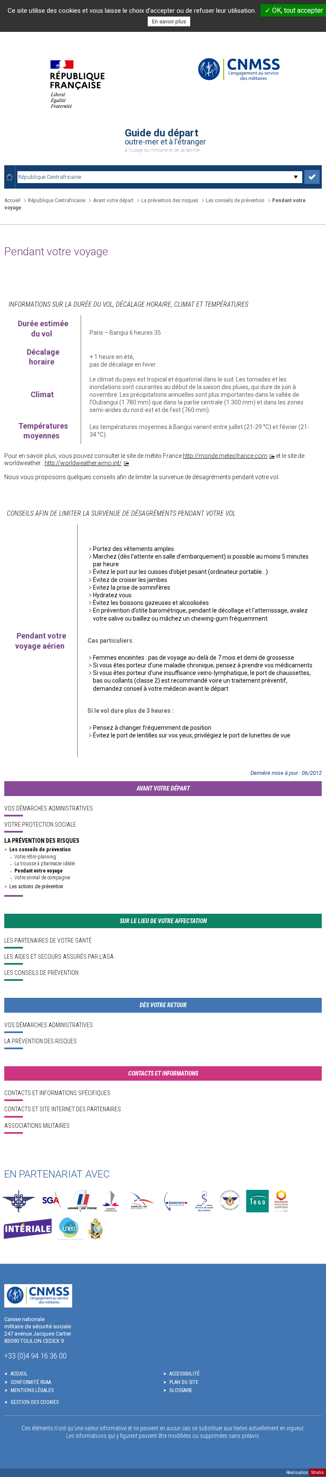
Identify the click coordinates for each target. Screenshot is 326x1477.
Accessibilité (184, 1374)
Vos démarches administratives (48, 808)
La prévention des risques (41, 840)
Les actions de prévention (36, 887)
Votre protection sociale (40, 824)
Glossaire (180, 1390)
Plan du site (183, 1382)
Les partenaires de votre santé (48, 940)
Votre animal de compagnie (42, 878)
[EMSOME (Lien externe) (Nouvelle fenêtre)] (95, 1228)
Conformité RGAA (31, 1382)
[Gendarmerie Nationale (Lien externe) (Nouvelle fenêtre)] (176, 1201)
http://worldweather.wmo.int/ (83, 463)
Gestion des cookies (35, 1402)
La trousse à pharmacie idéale (44, 864)
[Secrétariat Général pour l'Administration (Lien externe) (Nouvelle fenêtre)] (51, 1201)
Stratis (317, 1472)
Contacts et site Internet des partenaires (62, 1109)
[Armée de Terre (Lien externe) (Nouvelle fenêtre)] (82, 1201)
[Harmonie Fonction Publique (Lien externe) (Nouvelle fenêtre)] (281, 1201)
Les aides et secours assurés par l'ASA (59, 956)
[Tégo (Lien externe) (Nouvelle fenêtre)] (257, 1201)
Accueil (12, 200)
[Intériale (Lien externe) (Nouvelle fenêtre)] (28, 1228)
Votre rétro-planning (35, 857)
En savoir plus (169, 21)
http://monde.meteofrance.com (225, 455)
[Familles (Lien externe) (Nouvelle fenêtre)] (230, 1201)
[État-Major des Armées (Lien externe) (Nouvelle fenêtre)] (19, 1201)
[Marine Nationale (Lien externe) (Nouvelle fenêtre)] (111, 1201)
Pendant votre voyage (38, 871)
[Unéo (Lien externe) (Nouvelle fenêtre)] (70, 1228)
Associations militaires (37, 1125)
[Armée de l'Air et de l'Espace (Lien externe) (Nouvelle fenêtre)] (141, 1201)
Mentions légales (32, 1390)
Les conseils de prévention (39, 850)
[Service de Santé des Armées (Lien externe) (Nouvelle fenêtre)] (204, 1201)
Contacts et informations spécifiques (57, 1093)
